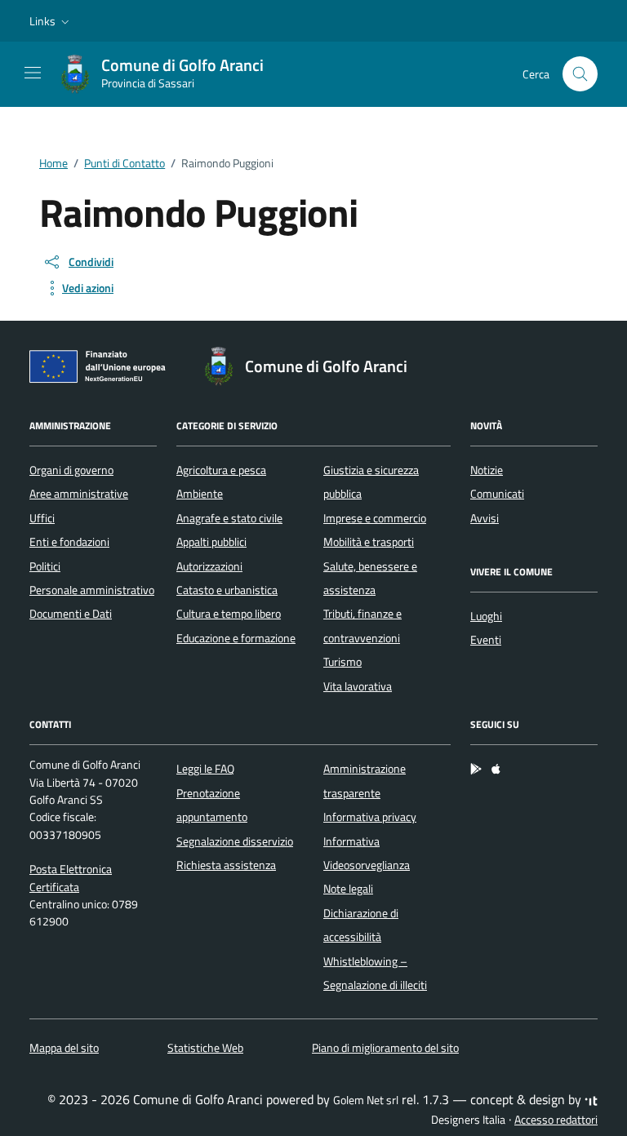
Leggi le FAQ (205, 769)
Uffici (42, 518)
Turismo (342, 662)
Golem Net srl (365, 1100)
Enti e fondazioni (69, 542)
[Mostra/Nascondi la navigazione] (32, 72)
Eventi (485, 640)
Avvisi (484, 518)
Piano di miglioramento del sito (385, 1048)
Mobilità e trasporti (368, 542)
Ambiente (199, 494)
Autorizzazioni (209, 566)
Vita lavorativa (357, 686)
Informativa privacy (369, 817)
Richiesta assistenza (226, 865)
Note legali (348, 889)
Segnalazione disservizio (234, 841)
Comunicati (497, 494)
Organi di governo (71, 470)
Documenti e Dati (70, 614)
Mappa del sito (64, 1048)
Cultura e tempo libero (228, 614)
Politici (44, 566)
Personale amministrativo (91, 590)
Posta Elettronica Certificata (70, 877)
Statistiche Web (205, 1048)
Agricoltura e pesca (221, 470)
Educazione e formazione (236, 638)
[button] (51, 21)
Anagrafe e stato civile (229, 518)
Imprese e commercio (374, 518)
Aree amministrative (78, 494)
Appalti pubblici (211, 542)
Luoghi (486, 616)
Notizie (486, 470)
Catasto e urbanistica (227, 590)
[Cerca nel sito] (580, 73)
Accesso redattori (556, 1120)
